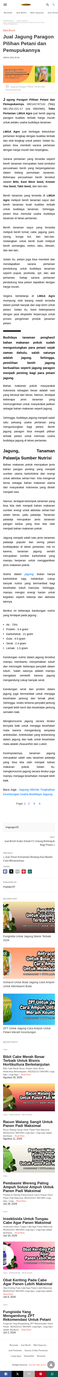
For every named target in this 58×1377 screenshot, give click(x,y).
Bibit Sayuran (37, 13)
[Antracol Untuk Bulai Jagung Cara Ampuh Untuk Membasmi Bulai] (29, 963)
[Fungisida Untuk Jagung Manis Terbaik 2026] (29, 917)
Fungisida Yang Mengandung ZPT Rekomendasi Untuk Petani (27, 1316)
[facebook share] (5, 872)
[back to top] (51, 1365)
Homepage (8, 21)
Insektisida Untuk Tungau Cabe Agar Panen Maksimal (27, 1221)
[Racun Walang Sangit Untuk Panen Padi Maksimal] (29, 1097)
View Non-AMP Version (37, 1365)
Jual (5, 1049)
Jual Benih (21, 13)
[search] (47, 4)
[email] (29, 1374)
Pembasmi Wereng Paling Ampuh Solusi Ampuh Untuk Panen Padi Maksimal (28, 1187)
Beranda (8, 13)
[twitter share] (11, 871)
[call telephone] (53, 4)
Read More (26, 1074)
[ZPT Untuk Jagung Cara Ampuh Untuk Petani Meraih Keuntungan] (29, 1009)
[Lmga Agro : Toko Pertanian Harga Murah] (26, 5)
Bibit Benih (22, 21)
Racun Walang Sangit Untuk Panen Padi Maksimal (28, 1124)
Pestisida (27, 1115)
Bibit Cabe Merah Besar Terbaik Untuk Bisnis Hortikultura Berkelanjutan (26, 1060)
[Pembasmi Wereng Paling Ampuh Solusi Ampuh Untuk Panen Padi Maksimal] (29, 1159)
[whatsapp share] (30, 872)
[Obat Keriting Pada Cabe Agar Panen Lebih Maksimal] (29, 1255)
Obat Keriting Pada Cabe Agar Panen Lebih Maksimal (27, 1282)
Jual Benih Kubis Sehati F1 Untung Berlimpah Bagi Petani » (29, 842)
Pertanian (14, 1115)
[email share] (17, 872)
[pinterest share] (24, 872)
